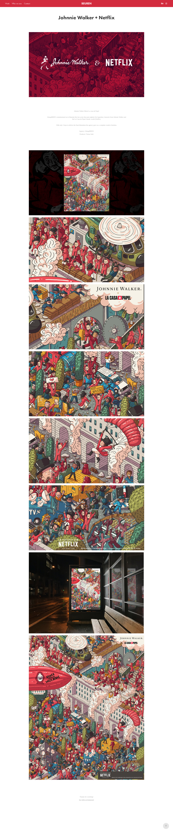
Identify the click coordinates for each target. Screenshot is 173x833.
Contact (27, 3)
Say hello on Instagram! (86, 800)
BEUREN (86, 3)
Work (7, 3)
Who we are (17, 3)
